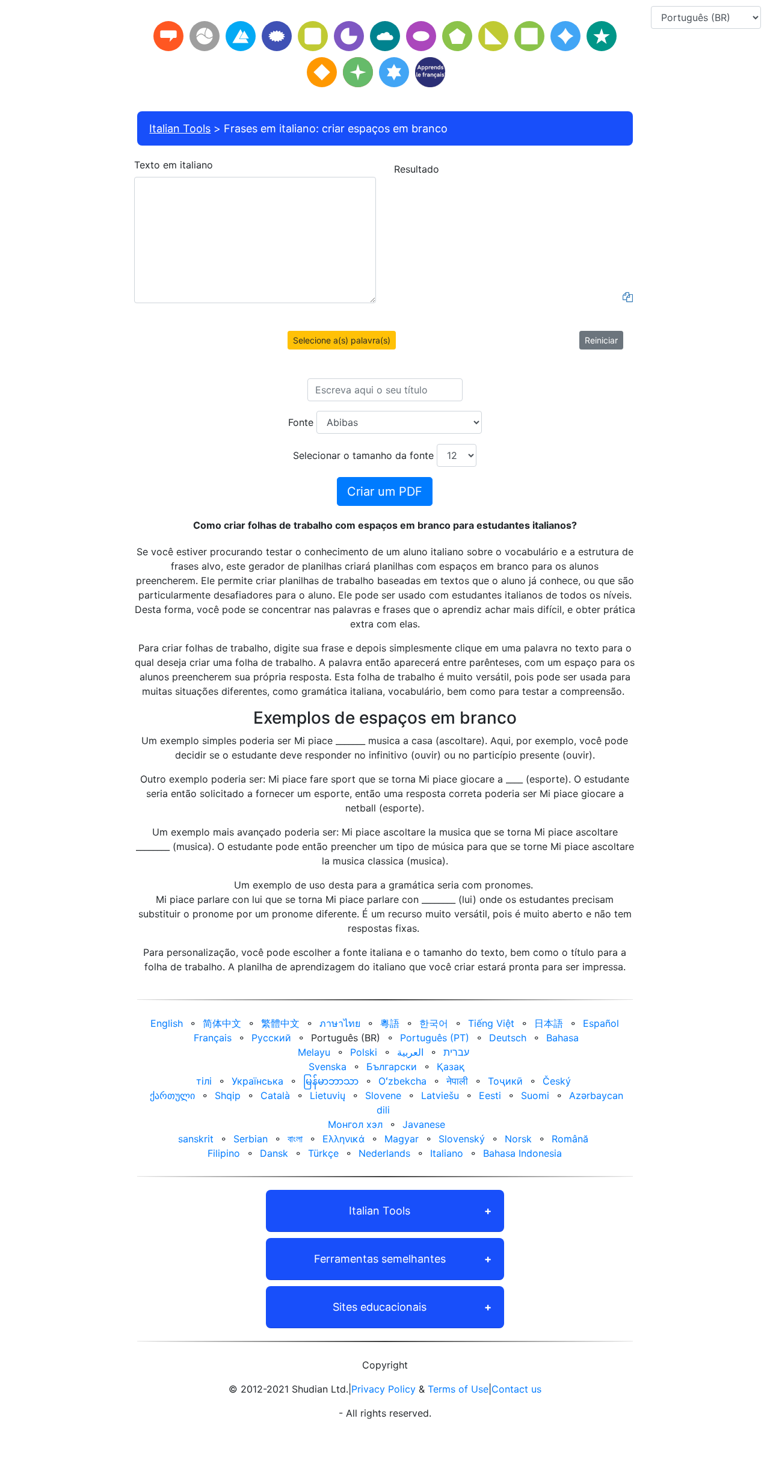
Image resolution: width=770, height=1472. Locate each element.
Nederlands (384, 1153)
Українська (257, 1081)
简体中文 (222, 1023)
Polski (363, 1052)
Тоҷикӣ (505, 1081)
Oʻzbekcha (402, 1081)
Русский (271, 1038)
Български (391, 1067)
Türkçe (323, 1153)
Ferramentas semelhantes (380, 1258)
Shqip (228, 1095)
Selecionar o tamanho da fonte (363, 455)
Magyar (401, 1139)
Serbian (250, 1139)
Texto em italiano (173, 165)
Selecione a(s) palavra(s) (341, 340)
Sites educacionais (380, 1307)
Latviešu (440, 1095)
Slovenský (462, 1139)
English (166, 1023)
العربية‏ (410, 1052)
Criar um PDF (384, 491)
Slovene (383, 1095)
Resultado (416, 169)
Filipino (224, 1153)
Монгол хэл (355, 1124)
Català (275, 1095)
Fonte (300, 422)
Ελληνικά (343, 1139)
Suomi (535, 1095)
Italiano (446, 1153)
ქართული (172, 1095)
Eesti (490, 1095)
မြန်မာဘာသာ (331, 1081)
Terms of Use (458, 1389)
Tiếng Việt (491, 1023)
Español (601, 1023)
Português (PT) (434, 1038)
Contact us (516, 1389)
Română (570, 1139)
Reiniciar (601, 340)
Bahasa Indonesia (522, 1153)
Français (213, 1038)
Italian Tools (180, 128)
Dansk (274, 1153)
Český (557, 1081)
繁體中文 (280, 1023)
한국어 (433, 1023)
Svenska (327, 1067)
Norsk (518, 1139)
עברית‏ (456, 1052)
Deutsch (507, 1038)
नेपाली (457, 1081)
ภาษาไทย (339, 1023)
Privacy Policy (383, 1389)
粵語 (389, 1023)
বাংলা (295, 1139)
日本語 (548, 1023)
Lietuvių (327, 1095)
